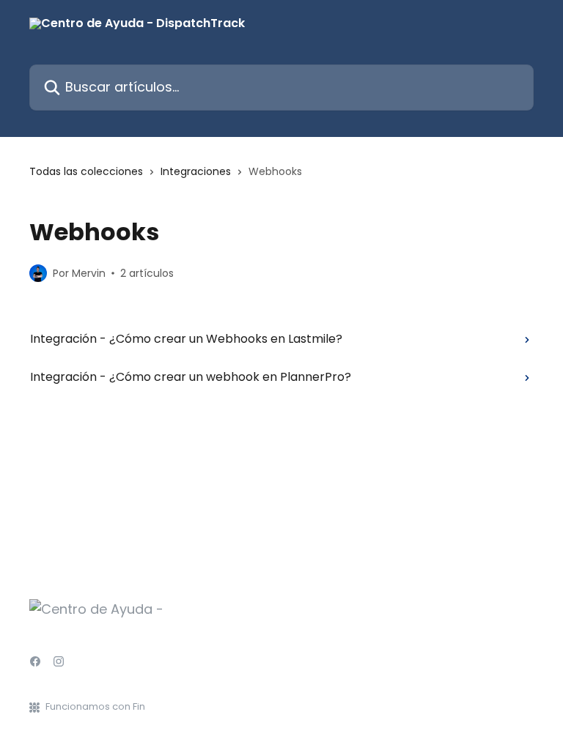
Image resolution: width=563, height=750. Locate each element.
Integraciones (196, 171)
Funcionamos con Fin (95, 706)
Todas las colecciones (86, 171)
